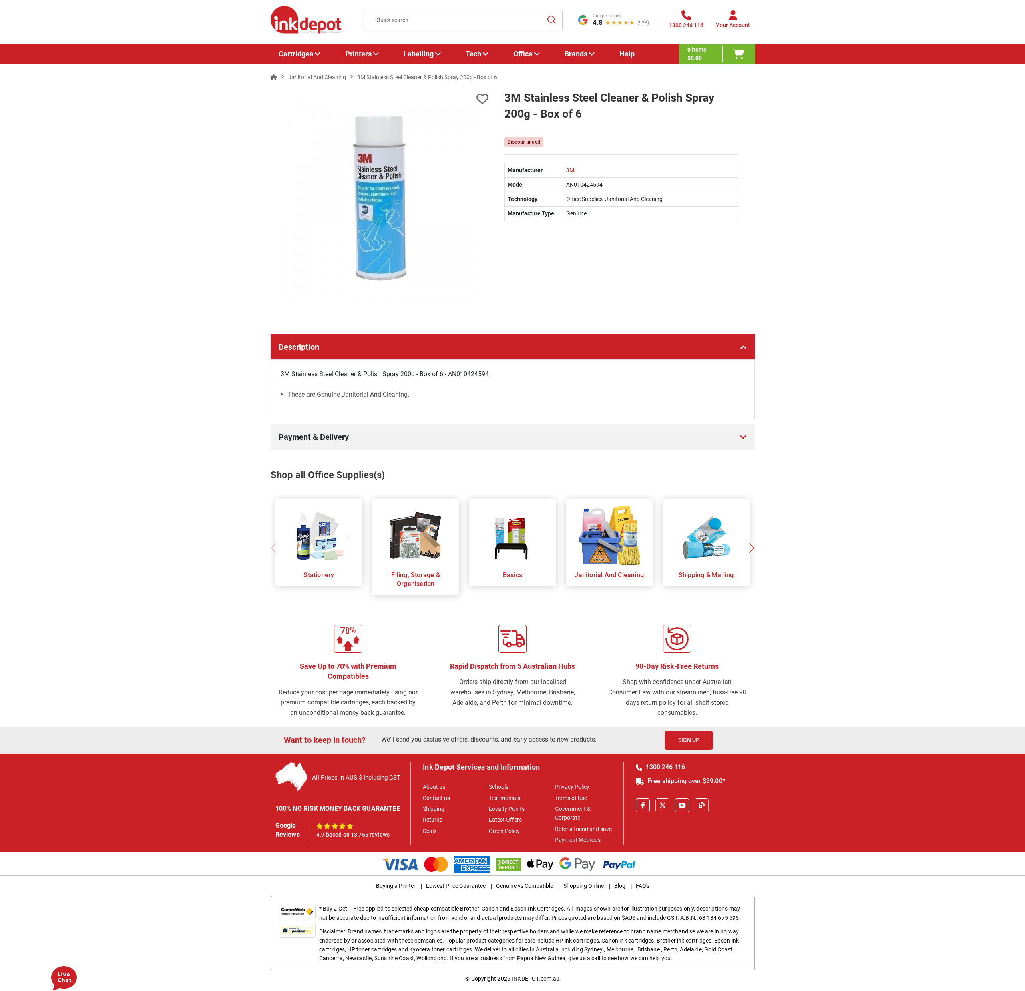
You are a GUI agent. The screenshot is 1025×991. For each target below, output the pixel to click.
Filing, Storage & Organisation (415, 579)
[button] (752, 548)
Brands (576, 54)
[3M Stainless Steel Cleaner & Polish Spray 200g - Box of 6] (380, 198)
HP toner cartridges (372, 949)
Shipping (433, 809)
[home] (274, 77)
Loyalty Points (507, 809)
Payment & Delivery (314, 437)
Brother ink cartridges (684, 940)
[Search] (552, 20)
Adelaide (690, 949)
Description (299, 347)
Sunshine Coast (394, 958)
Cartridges (296, 54)
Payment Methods (578, 840)
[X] (662, 805)
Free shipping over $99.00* (685, 781)
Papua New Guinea (541, 958)
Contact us (436, 798)
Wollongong (431, 958)
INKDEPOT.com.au (535, 978)
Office (523, 54)
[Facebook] (642, 805)
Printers (358, 54)
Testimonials (504, 798)
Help (627, 54)
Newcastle (358, 958)
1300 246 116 (664, 767)
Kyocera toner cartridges (440, 949)
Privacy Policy (572, 787)
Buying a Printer (396, 886)
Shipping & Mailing (706, 575)
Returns (432, 819)
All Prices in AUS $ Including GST (356, 777)
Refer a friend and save (583, 829)
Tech (473, 54)
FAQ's (642, 886)
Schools (498, 787)
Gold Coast (718, 949)
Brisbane (648, 949)
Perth (670, 949)
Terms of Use (571, 798)
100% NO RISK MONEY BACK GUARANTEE (337, 808)
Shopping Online (583, 886)
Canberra (331, 958)
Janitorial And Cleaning (609, 575)
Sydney (593, 949)
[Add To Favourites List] (379, 99)
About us (434, 787)
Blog (619, 886)
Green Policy (504, 831)
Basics (512, 575)
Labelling (419, 54)
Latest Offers (505, 819)
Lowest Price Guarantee (456, 886)
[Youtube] (682, 805)
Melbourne (620, 949)
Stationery (318, 575)
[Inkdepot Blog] (701, 805)
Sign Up (688, 740)
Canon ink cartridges (627, 940)
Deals (429, 831)
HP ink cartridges (577, 940)
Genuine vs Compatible (524, 886)
